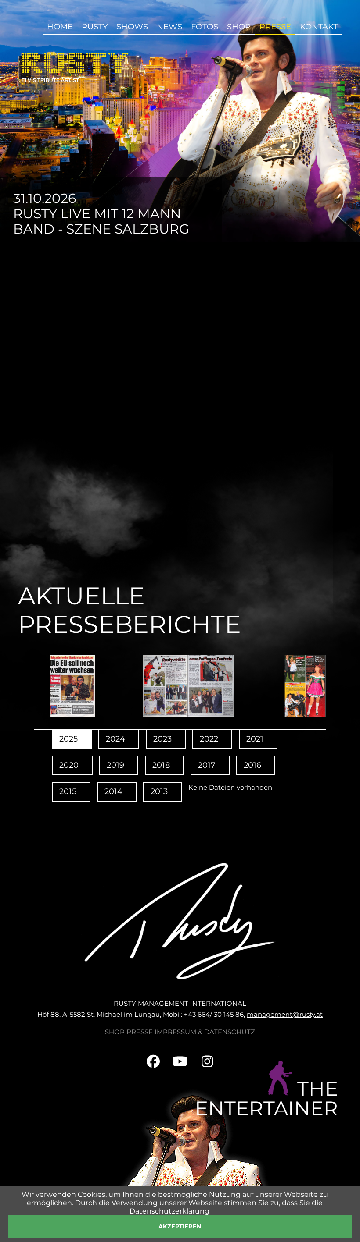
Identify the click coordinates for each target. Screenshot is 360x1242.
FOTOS (204, 27)
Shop (115, 1032)
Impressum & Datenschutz (205, 1032)
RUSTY (95, 27)
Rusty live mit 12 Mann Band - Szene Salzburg (101, 221)
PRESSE (139, 1032)
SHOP (239, 27)
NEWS (169, 27)
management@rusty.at (285, 1014)
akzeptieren (180, 1226)
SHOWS (132, 27)
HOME (60, 27)
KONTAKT (319, 27)
